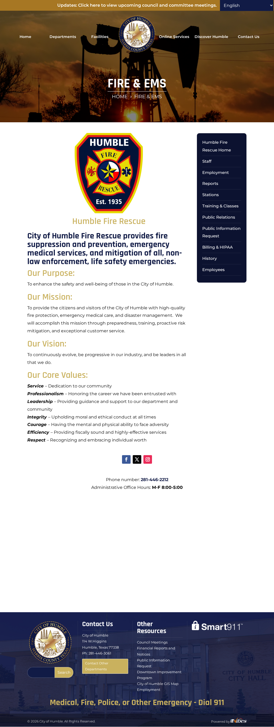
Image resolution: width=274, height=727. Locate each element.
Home (25, 36)
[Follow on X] (137, 459)
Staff (206, 161)
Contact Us (248, 36)
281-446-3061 (100, 653)
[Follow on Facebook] (126, 459)
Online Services (174, 36)
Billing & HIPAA (217, 247)
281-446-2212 (154, 479)
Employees (213, 269)
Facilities (99, 36)
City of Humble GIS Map (157, 684)
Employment (215, 172)
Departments (63, 36)
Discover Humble (211, 36)
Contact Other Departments (96, 666)
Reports (210, 183)
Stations (210, 194)
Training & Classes (220, 205)
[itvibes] (239, 722)
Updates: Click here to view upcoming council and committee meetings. (137, 5)
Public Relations (218, 217)
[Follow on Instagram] (147, 459)
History (209, 258)
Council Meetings (152, 642)
